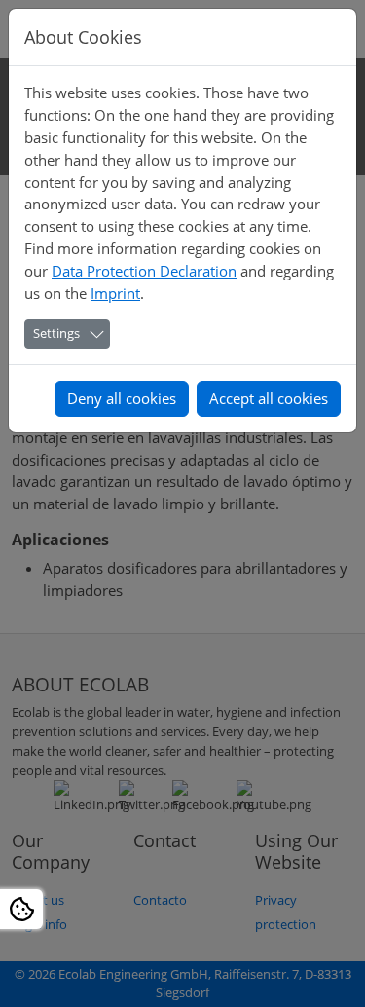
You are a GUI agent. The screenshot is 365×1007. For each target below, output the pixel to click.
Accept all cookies (268, 398)
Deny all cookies (121, 398)
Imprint (115, 293)
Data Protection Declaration (144, 270)
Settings (56, 333)
